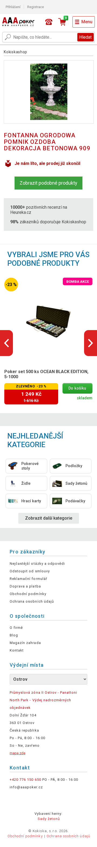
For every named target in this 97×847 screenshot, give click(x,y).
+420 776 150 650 (25, 780)
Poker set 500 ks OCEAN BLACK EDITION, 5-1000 (46, 374)
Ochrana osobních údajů (32, 601)
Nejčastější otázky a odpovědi (37, 564)
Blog (14, 635)
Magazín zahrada (25, 643)
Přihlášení (13, 7)
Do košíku (77, 388)
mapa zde (17, 753)
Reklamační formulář (28, 579)
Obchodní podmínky (28, 594)
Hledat (85, 37)
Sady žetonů (49, 819)
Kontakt (17, 650)
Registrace (35, 7)
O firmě (16, 628)
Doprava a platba (25, 586)
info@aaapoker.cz (26, 787)
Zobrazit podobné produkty (48, 183)
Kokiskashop (15, 52)
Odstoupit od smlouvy (30, 571)
